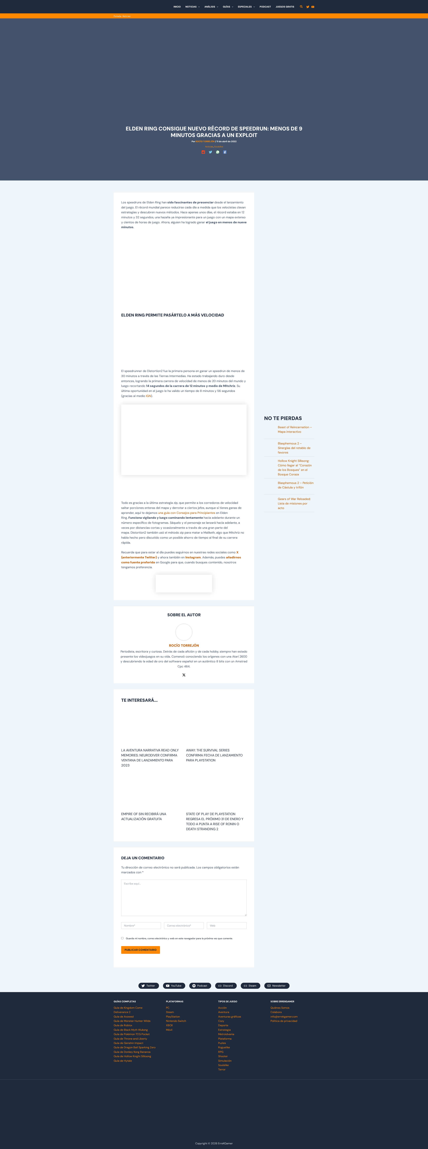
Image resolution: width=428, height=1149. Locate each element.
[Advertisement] (214, 162)
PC (167, 1007)
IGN (148, 396)
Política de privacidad (284, 1021)
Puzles (222, 1043)
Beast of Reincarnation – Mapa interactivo (295, 429)
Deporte (223, 1025)
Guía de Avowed (124, 1016)
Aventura (223, 1012)
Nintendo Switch (176, 1021)
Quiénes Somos (280, 1007)
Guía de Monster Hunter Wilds (132, 1021)
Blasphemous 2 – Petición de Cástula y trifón (295, 485)
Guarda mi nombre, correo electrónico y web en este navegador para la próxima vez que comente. (179, 938)
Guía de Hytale (123, 1061)
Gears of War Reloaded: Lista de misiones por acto (294, 503)
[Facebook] (225, 152)
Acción (222, 1007)
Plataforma (225, 1038)
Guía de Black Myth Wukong (131, 1030)
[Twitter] (307, 6)
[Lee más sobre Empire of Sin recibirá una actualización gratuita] (151, 791)
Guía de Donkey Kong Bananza (132, 1052)
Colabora (276, 1012)
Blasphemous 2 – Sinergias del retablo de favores (294, 447)
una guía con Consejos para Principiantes (186, 513)
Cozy (221, 1021)
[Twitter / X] (184, 675)
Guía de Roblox (123, 1025)
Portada (117, 16)
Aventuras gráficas (229, 1016)
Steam (170, 1012)
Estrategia (224, 1030)
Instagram (193, 557)
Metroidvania (226, 1034)
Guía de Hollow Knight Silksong (132, 1056)
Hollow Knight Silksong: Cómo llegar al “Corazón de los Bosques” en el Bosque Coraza (295, 467)
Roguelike (224, 1047)
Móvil (169, 1030)
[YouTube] (312, 6)
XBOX (169, 1025)
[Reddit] (203, 152)
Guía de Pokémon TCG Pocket (132, 1034)
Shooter (223, 1056)
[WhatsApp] (217, 152)
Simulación (225, 1061)
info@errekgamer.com (284, 1016)
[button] (198, 6)
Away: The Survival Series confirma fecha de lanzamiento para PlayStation (214, 755)
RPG (220, 1052)
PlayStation (173, 1016)
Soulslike (218, 146)
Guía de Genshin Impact (128, 1043)
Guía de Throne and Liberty (130, 1038)
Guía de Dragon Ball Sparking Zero (134, 1047)
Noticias (126, 16)
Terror (222, 1069)
